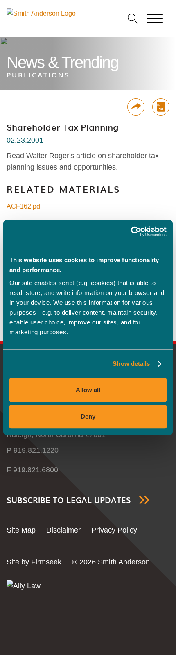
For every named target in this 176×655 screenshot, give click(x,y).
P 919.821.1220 (33, 450)
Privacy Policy (114, 530)
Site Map (21, 530)
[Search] (133, 19)
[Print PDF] (160, 107)
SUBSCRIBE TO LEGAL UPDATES (69, 500)
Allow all (88, 389)
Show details (131, 363)
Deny (88, 416)
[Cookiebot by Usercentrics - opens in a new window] (131, 231)
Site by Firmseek (34, 562)
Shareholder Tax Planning (62, 127)
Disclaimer (63, 530)
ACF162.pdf (24, 206)
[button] (135, 107)
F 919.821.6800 (32, 470)
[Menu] (155, 19)
